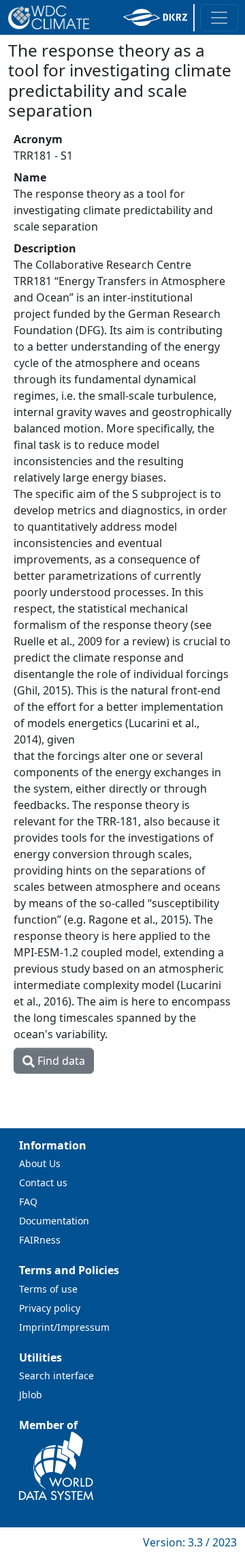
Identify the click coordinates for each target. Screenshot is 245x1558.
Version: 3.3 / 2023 (190, 1542)
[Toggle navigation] (219, 17)
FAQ (28, 1201)
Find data (60, 1060)
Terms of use (48, 1288)
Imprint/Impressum (64, 1327)
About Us (40, 1163)
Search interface (56, 1375)
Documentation (54, 1220)
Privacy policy (49, 1308)
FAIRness (40, 1239)
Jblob (30, 1394)
